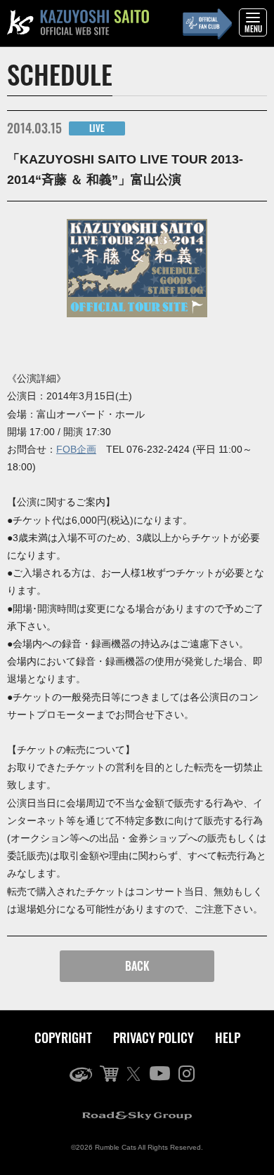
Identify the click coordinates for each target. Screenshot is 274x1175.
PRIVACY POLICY (153, 1037)
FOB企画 (76, 449)
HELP (227, 1037)
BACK (137, 965)
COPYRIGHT (63, 1037)
